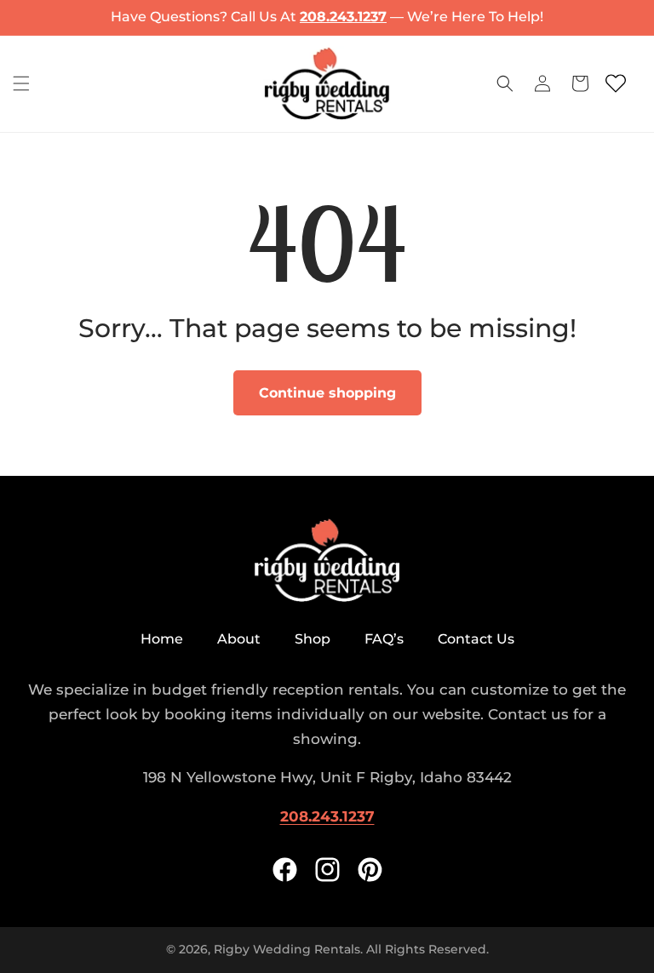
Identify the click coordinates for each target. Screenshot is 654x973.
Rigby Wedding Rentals (287, 949)
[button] (21, 83)
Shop (312, 639)
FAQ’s (384, 639)
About (239, 639)
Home (162, 639)
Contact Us (476, 639)
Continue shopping (327, 393)
